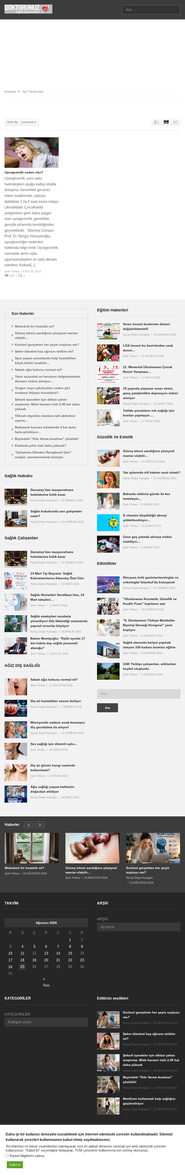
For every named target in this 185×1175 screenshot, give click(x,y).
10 (10, 953)
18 (22, 960)
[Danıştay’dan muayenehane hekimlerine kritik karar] (16, 497)
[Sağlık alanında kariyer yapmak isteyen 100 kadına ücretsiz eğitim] (108, 649)
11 (22, 953)
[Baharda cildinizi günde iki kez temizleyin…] (108, 501)
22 (70, 960)
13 (46, 953)
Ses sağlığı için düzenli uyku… (54, 744)
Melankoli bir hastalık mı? (34, 326)
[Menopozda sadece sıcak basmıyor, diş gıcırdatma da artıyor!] (16, 729)
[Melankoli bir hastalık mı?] (32, 848)
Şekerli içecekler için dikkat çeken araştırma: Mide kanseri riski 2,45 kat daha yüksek (47, 404)
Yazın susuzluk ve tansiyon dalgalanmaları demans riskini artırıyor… (47, 379)
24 (10, 967)
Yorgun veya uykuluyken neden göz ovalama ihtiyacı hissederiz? (42, 390)
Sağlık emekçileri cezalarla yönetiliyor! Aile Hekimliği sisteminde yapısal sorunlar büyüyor (59, 621)
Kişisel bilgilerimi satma (27, 1156)
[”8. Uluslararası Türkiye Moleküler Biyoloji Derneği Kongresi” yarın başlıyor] (108, 627)
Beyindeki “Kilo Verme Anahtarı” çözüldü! (47, 439)
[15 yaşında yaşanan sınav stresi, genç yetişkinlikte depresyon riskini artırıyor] (108, 395)
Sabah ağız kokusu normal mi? (38, 369)
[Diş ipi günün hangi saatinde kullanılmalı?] (16, 772)
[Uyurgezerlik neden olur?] (32, 152)
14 (58, 953)
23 (82, 960)
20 (46, 960)
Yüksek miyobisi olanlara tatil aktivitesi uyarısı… (45, 418)
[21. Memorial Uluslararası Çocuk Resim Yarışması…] (108, 374)
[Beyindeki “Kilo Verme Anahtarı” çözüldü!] (108, 1084)
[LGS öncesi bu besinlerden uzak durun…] (108, 352)
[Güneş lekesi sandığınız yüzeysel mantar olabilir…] (108, 458)
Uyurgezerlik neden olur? (24, 172)
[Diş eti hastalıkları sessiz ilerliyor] (16, 708)
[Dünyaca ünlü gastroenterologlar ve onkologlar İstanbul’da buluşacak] (108, 584)
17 (10, 960)
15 (70, 953)
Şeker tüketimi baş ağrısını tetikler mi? (44, 351)
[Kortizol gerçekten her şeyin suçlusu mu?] (153, 848)
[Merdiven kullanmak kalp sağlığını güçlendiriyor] (108, 1106)
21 (58, 960)
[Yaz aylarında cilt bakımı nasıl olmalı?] (108, 479)
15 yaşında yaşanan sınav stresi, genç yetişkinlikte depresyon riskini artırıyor (150, 393)
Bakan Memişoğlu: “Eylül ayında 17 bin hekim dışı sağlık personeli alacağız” (57, 643)
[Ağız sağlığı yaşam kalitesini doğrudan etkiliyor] (16, 794)
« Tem (46, 979)
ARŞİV (102, 919)
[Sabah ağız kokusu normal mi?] (16, 686)
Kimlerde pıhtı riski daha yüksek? (40, 445)
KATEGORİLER (17, 1014)
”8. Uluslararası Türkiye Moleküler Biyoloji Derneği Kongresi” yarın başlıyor (149, 625)
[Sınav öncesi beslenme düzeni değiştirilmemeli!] (108, 331)
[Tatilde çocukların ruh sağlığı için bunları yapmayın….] (108, 417)
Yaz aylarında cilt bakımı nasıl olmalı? (151, 472)
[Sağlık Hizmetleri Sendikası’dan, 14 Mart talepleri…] (16, 602)
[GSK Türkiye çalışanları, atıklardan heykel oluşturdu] (108, 671)
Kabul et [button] (14, 1164)
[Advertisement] (92, 53)
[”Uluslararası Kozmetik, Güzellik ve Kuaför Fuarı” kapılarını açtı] (108, 606)
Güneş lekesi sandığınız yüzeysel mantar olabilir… (46, 335)
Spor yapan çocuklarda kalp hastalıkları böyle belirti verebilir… (45, 360)
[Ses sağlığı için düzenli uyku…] (16, 751)
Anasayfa (10, 91)
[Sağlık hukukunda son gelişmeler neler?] (16, 518)
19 (34, 960)
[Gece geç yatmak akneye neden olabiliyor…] (108, 544)
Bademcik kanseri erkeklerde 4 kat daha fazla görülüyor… (45, 429)
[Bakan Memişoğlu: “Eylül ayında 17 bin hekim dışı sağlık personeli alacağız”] (16, 645)
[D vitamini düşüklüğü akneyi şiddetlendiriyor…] (108, 522)
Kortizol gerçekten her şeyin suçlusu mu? (47, 344)
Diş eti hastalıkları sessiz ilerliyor (55, 701)
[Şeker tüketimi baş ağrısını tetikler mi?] (108, 1041)
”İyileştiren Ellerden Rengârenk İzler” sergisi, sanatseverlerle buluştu (43, 455)
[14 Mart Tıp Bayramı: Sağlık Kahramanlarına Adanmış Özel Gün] (16, 580)
